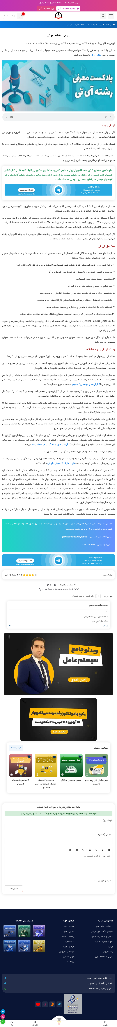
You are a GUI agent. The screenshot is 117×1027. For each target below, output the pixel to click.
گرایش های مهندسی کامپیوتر (86, 384)
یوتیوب (38, 1004)
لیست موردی (76, 850)
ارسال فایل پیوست (102, 880)
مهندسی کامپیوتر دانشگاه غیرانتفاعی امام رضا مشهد (46, 783)
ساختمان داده (69, 926)
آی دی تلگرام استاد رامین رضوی (100, 978)
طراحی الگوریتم (68, 946)
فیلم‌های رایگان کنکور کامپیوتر (102, 931)
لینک (83, 850)
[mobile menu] (111, 16)
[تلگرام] (2, 1011)
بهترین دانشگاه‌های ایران (104, 956)
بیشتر (105, 625)
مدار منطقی (69, 941)
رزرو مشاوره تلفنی (46, 8)
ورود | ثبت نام (9, 15)
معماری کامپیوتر (68, 931)
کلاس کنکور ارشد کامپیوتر (104, 926)
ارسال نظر (14, 888)
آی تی (110, 946)
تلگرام (59, 1004)
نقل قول (89, 850)
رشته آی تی (96, 55)
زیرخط (96, 850)
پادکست (91, 24)
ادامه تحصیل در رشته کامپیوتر (83, 596)
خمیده (102, 850)
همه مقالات (16, 748)
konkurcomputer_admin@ (74, 537)
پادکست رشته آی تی (75, 24)
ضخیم (108, 850)
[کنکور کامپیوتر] (58, 15)
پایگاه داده (70, 961)
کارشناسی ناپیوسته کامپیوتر (20, 782)
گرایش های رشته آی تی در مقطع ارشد (50, 445)
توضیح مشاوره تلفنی (66, 8)
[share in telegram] (55, 585)
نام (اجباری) (107, 820)
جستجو (103, 16)
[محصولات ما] (58, 1024)
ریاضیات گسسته (68, 936)
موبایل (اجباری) (104, 834)
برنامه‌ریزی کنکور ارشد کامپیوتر (102, 936)
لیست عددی (70, 850)
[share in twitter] (48, 585)
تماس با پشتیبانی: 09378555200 (99, 988)
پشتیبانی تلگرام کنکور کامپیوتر (101, 983)
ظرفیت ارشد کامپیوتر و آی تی (61, 463)
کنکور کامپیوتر (103, 24)
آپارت (45, 1004)
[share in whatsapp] (51, 585)
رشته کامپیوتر (108, 951)
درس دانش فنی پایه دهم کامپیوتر (96, 782)
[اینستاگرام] (2, 1016)
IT (98, 596)
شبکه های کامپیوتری (100, 621)
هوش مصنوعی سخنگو (71, 780)
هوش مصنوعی (68, 956)
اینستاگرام (52, 1004)
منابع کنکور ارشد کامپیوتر (104, 941)
